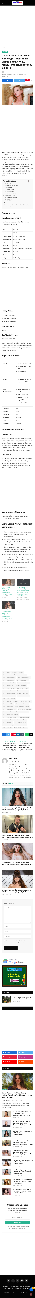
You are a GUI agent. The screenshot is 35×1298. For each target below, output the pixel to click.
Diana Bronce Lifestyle (9, 698)
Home (3, 47)
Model (4, 1089)
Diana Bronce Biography (9, 677)
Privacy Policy (16, 1228)
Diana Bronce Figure (22, 688)
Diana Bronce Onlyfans (24, 709)
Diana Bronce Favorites (9, 688)
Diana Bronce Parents (8, 712)
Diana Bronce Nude (8, 706)
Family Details (10, 189)
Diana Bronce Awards (20, 675)
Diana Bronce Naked (8, 704)
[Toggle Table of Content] (29, 181)
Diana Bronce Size (7, 722)
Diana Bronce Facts (8, 685)
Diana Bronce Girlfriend (9, 690)
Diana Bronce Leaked (23, 696)
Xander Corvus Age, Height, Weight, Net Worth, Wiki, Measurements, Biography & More (23, 1142)
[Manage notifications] (31, 1294)
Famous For (9, 199)
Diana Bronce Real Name (9, 717)
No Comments (22, 74)
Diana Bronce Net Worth (22, 704)
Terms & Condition (16, 1286)
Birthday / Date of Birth (12, 185)
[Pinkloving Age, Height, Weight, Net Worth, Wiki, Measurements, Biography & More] (6, 1191)
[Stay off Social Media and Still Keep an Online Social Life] (6, 999)
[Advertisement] (17, 26)
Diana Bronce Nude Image (22, 706)
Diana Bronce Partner (22, 712)
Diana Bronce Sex (7, 719)
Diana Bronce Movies (26, 701)
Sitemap (5, 1286)
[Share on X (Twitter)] (19, 80)
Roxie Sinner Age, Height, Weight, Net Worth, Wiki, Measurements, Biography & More (22, 1171)
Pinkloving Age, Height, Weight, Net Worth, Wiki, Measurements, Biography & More (22, 1191)
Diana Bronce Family (20, 685)
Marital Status (10, 191)
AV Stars (4, 51)
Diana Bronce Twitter (20, 722)
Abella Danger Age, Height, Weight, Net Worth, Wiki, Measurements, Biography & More (23, 1152)
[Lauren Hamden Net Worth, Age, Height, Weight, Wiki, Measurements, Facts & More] (6, 1114)
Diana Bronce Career (22, 680)
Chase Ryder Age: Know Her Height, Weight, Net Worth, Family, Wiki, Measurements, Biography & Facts (9, 747)
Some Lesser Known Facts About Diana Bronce (17, 205)
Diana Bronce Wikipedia (20, 727)
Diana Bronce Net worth (11, 203)
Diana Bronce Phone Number (10, 714)
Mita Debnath (10, 71)
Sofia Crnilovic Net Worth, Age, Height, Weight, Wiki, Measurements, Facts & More (17, 1095)
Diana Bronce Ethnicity (24, 682)
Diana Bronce (6, 672)
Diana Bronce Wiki (7, 727)
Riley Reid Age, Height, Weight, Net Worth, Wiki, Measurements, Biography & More (23, 1162)
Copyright (18, 1288)
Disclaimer (26, 1286)
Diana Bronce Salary (23, 717)
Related (9, 207)
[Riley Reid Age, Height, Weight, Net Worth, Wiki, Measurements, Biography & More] (17, 879)
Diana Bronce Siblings (20, 719)
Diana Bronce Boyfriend (24, 677)
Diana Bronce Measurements (10, 701)
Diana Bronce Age (7, 675)
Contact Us (27, 1288)
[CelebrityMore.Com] (17, 3)
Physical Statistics (9, 195)
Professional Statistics (11, 197)
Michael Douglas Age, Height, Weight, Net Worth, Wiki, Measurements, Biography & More (23, 1123)
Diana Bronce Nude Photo (9, 709)
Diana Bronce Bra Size (8, 680)
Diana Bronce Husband (9, 693)
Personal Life (7, 183)
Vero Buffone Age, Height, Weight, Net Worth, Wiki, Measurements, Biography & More (23, 1181)
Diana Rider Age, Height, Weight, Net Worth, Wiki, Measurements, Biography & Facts (7, 591)
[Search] (32, 3)
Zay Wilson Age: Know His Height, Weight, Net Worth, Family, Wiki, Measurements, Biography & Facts (26, 747)
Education (9, 187)
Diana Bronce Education (9, 682)
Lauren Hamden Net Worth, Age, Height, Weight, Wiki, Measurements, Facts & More (22, 1113)
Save (28, 79)
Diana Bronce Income (22, 693)
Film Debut (9, 201)
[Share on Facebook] (7, 80)
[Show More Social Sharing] (31, 80)
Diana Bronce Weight (8, 725)
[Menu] (3, 3)
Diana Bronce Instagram (9, 696)
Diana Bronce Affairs (17, 672)
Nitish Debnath (27, 1292)
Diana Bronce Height (22, 690)
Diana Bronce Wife (21, 725)
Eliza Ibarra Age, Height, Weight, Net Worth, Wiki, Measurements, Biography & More (22, 1132)
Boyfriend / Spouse (11, 193)
